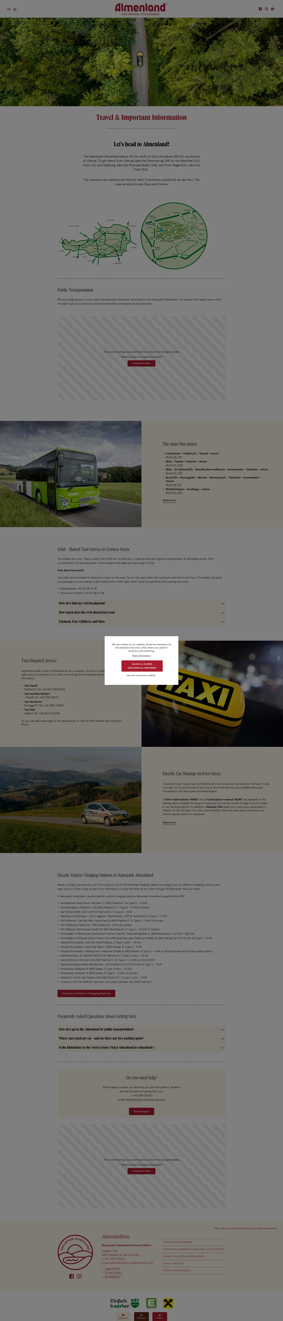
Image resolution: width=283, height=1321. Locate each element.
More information (141, 655)
